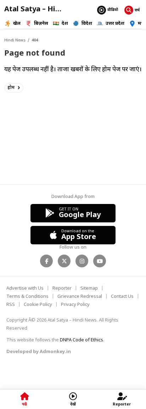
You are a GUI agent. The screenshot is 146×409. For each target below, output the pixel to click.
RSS (10, 305)
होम (11, 88)
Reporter (62, 288)
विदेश (87, 24)
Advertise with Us (25, 288)
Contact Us (122, 297)
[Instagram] (81, 261)
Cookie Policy (38, 305)
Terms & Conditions (27, 297)
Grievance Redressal (79, 297)
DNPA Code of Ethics (81, 340)
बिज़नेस (41, 24)
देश (65, 24)
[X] (64, 261)
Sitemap (89, 288)
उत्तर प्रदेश (115, 24)
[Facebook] (46, 261)
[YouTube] (99, 261)
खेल (17, 24)
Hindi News (15, 40)
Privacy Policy (75, 305)
